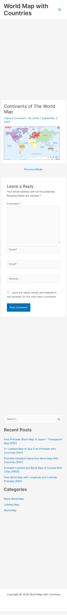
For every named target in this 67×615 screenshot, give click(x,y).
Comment (14, 203)
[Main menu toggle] (59, 10)
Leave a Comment (15, 118)
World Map (10, 510)
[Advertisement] (33, 54)
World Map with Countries (26, 9)
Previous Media (33, 169)
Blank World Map (14, 498)
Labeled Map (11, 504)
